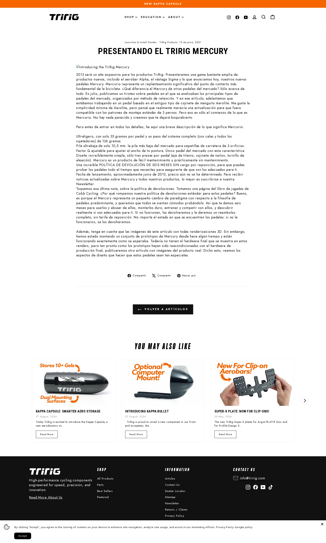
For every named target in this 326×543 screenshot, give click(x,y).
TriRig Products (168, 42)
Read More (46, 435)
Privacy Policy (174, 516)
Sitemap (170, 497)
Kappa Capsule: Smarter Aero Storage (68, 411)
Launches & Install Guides (141, 42)
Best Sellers (105, 491)
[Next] (304, 400)
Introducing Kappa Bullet (147, 411)
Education (152, 17)
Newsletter (172, 503)
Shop (130, 17)
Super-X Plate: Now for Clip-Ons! (242, 411)
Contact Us (172, 485)
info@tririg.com (252, 478)
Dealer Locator (175, 491)
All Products (105, 478)
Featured (103, 497)
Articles (170, 478)
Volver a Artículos (165, 309)
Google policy (244, 527)
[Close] (322, 524)
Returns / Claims (176, 509)
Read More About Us (45, 497)
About (175, 17)
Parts (100, 485)
